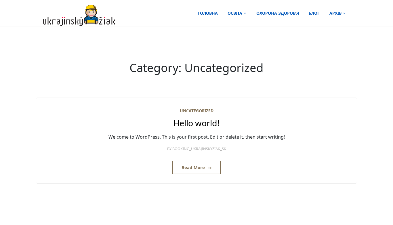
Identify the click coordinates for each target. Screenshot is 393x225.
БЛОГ (314, 13)
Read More (194, 167)
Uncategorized (196, 110)
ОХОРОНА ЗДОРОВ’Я (277, 13)
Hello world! (196, 123)
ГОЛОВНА (208, 13)
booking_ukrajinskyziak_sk (199, 148)
